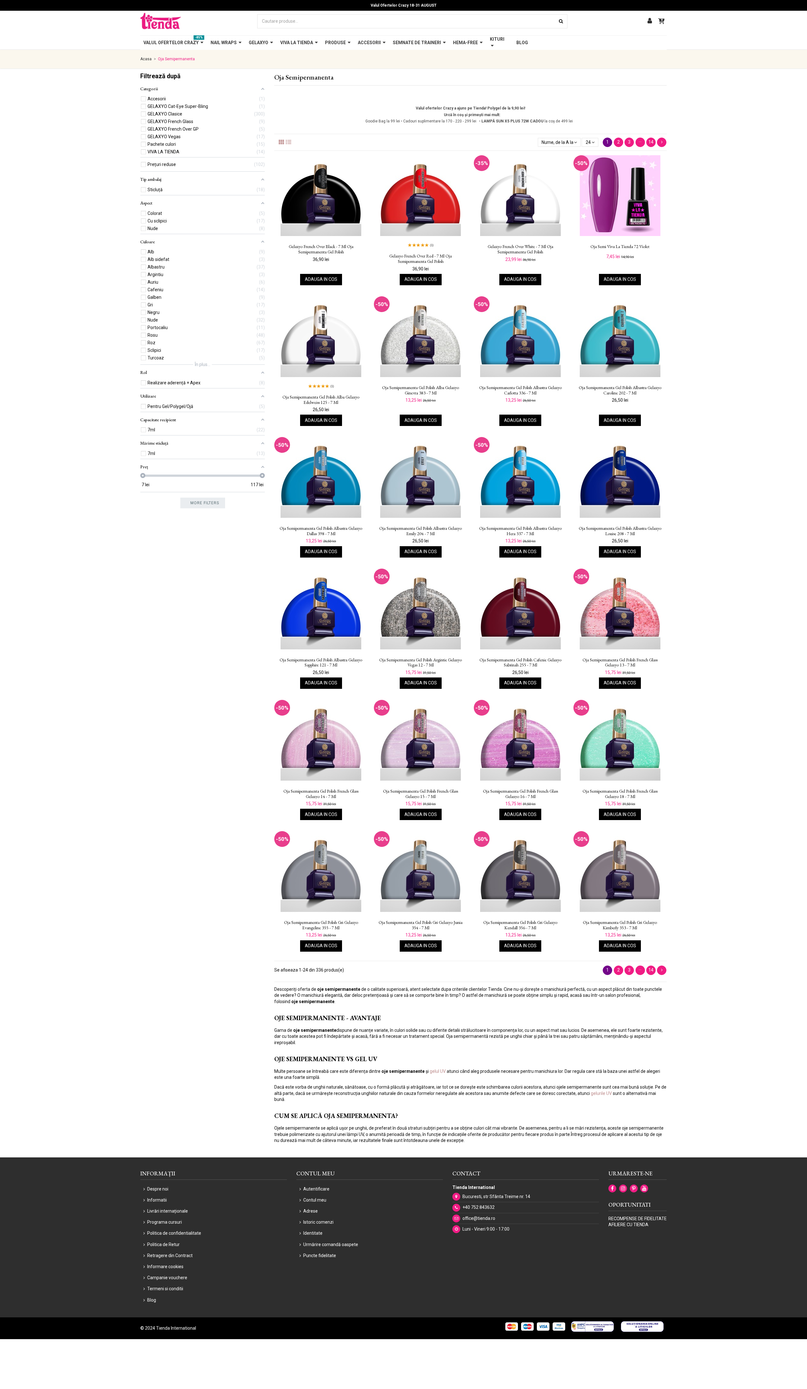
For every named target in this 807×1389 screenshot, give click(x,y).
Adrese (310, 1211)
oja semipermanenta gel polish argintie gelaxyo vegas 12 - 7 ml (420, 662)
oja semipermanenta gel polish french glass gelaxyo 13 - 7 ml (620, 662)
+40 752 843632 (478, 1207)
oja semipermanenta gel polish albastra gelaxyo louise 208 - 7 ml (620, 531)
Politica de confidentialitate (174, 1233)
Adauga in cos (321, 279)
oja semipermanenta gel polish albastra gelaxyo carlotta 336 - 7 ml (520, 390)
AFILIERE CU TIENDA (628, 1224)
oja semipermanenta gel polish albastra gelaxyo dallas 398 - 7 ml (321, 531)
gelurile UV (601, 1093)
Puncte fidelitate (319, 1255)
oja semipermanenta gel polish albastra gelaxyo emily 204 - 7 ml (420, 531)
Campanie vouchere (167, 1277)
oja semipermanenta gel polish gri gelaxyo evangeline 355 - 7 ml (321, 925)
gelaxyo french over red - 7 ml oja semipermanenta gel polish (420, 258)
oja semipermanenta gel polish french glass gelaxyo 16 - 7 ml (520, 794)
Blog (151, 1300)
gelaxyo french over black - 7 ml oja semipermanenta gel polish (321, 249)
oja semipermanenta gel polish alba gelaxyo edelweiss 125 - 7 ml (320, 399)
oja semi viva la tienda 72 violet (619, 246)
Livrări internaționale (167, 1211)
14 (650, 142)
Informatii (157, 1200)
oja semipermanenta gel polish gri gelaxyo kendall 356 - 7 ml (520, 925)
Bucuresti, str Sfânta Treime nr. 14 (496, 1196)
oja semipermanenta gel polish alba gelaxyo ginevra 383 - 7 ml (420, 390)
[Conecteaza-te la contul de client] (650, 21)
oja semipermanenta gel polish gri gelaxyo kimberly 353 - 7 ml (620, 925)
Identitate (312, 1233)
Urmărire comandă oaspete (330, 1244)
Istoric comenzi (318, 1222)
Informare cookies (165, 1266)
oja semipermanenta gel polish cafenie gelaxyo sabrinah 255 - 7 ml (520, 662)
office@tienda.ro (478, 1218)
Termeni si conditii (165, 1288)
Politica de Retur (163, 1244)
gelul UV (438, 1071)
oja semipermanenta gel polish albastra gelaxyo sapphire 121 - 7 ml (321, 662)
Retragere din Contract (170, 1255)
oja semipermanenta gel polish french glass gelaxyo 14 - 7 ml (320, 794)
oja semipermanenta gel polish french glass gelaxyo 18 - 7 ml (620, 794)
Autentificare (316, 1188)
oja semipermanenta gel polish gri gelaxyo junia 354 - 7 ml (420, 925)
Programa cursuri (164, 1222)
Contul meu (314, 1200)
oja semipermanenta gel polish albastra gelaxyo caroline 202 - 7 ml (620, 390)
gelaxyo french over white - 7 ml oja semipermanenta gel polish (520, 249)
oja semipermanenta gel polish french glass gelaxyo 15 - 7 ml (420, 794)
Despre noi (157, 1188)
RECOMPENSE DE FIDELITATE (637, 1218)
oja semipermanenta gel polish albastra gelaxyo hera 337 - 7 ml (520, 531)
